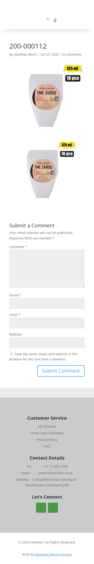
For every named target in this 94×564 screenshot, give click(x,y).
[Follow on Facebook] (41, 508)
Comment (18, 247)
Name (15, 295)
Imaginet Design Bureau (53, 554)
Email (15, 315)
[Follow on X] (53, 508)
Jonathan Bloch (25, 54)
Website (15, 334)
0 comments (72, 54)
